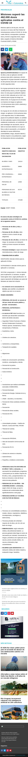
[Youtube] (12, 613)
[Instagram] (8, 613)
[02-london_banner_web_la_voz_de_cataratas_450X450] (14, 584)
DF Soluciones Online (20, 755)
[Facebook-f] (2, 613)
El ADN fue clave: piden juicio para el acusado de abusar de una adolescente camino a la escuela (13, 651)
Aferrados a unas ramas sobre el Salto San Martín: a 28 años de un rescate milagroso (14, 676)
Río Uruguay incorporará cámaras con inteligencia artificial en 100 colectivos (11, 700)
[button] (2, 3)
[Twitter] (5, 613)
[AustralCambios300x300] (12, 638)
